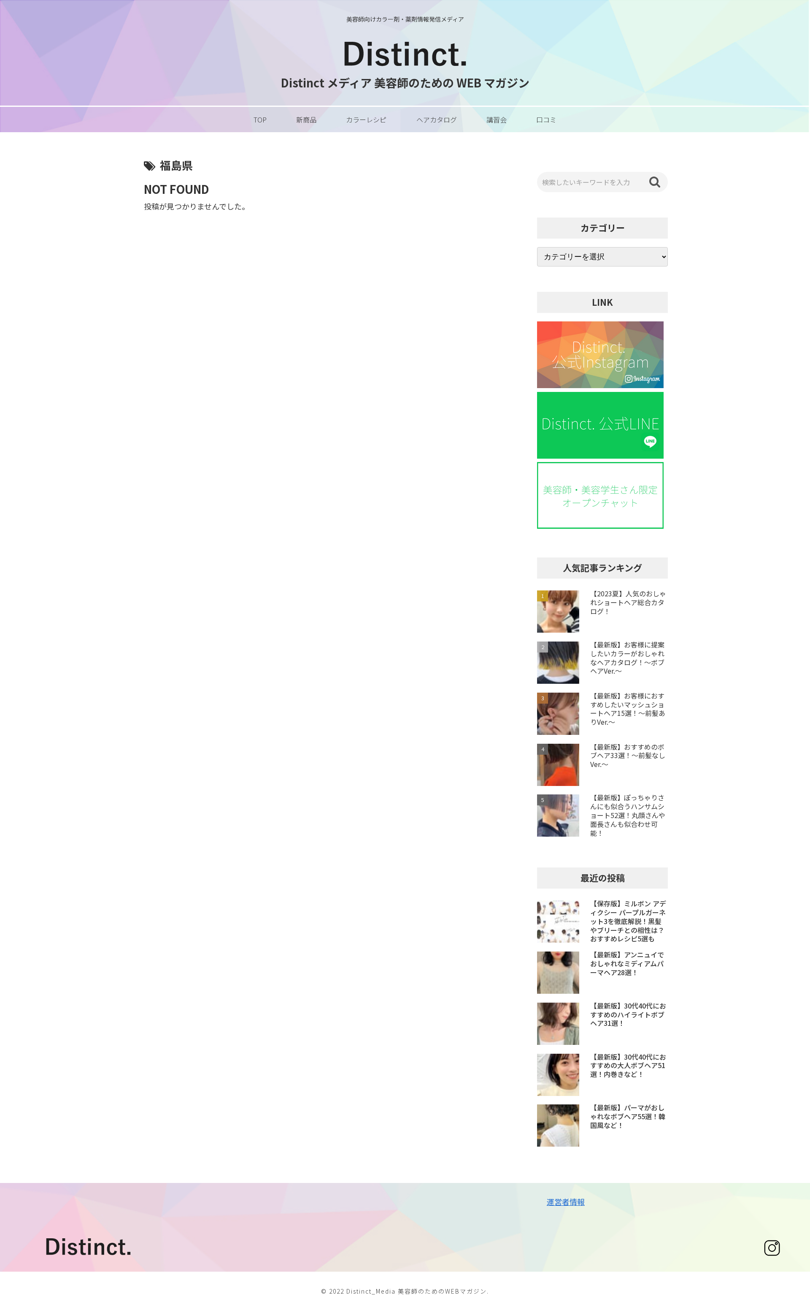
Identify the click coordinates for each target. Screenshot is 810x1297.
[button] (655, 182)
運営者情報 (566, 1201)
